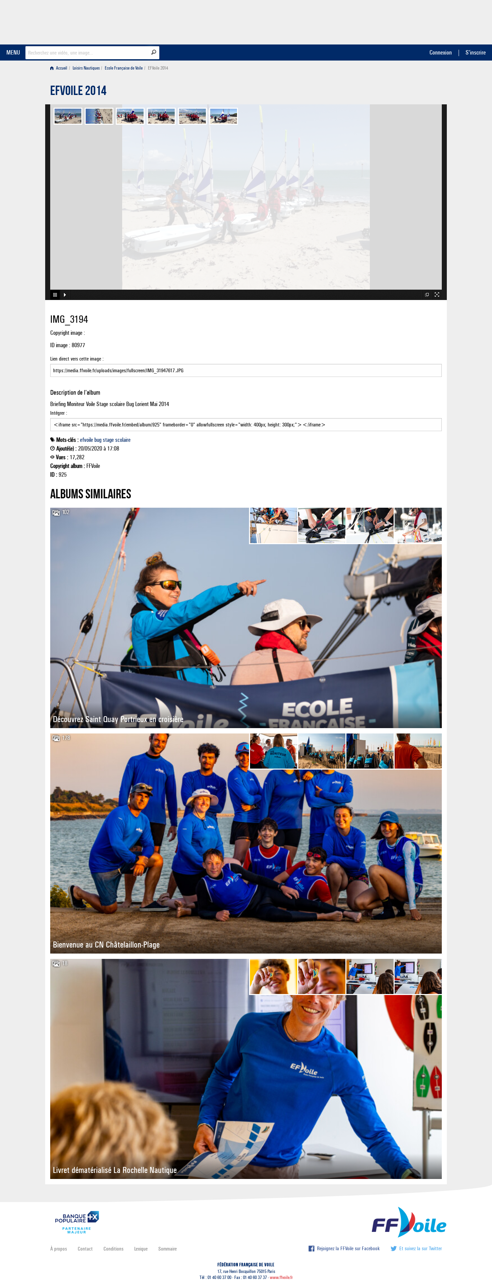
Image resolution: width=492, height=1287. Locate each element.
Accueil (61, 68)
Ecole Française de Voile (124, 68)
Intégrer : (58, 413)
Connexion (440, 52)
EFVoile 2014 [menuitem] (158, 68)
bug (97, 439)
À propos (58, 1249)
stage (108, 439)
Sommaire (167, 1249)
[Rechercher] (153, 52)
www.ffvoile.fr (281, 1277)
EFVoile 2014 (78, 92)
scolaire (123, 439)
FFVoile (399, 21)
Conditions (113, 1249)
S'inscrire (476, 52)
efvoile (86, 439)
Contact (85, 1249)
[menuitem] (60, 68)
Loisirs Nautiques (86, 68)
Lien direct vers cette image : (77, 359)
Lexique (141, 1249)
